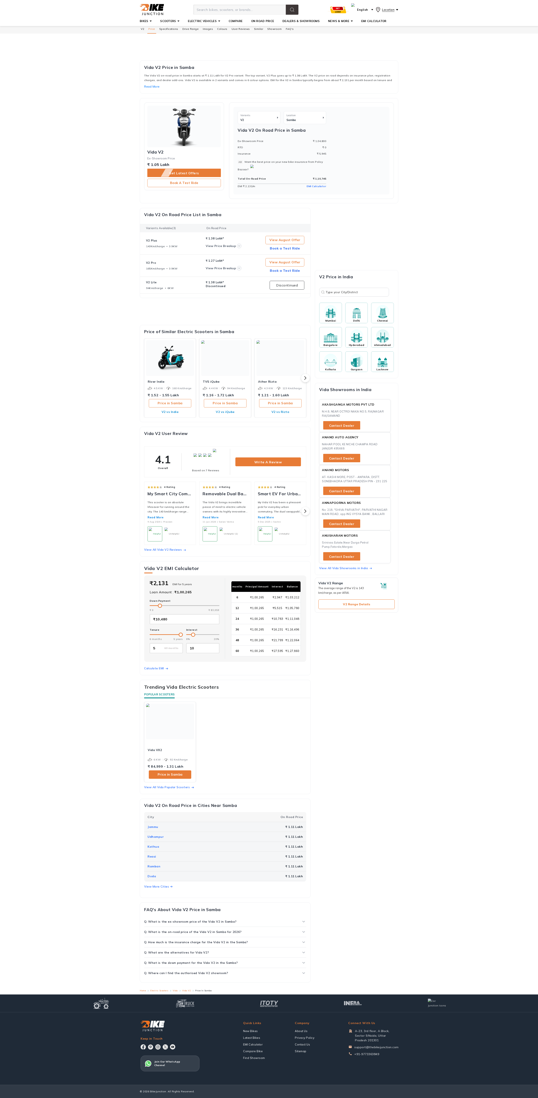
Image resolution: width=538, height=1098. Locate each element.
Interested (269, 565)
